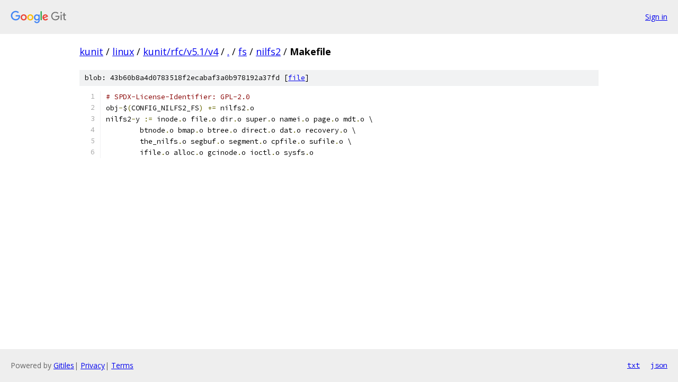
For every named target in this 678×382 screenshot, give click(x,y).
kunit (91, 51)
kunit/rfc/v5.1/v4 (180, 51)
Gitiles (63, 365)
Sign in (656, 17)
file (296, 77)
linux (123, 51)
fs (242, 51)
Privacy (93, 365)
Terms (122, 365)
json (658, 365)
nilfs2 (268, 51)
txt (633, 365)
